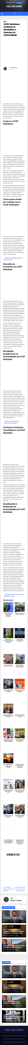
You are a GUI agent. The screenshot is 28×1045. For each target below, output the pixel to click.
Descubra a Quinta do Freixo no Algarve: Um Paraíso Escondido (14, 947)
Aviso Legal (9, 1038)
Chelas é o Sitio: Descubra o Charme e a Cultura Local (13, 932)
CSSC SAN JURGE (14, 6)
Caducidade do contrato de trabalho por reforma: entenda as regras (19, 889)
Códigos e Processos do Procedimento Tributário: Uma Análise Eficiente (13, 918)
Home (5, 1038)
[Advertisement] (14, 52)
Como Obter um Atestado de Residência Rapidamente (8, 889)
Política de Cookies (6, 1042)
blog (5, 21)
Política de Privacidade (15, 1042)
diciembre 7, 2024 (8, 1005)
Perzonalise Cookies (20, 1038)
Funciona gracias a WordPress (8, 1035)
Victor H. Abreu (13, 67)
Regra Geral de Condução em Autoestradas (13, 1017)
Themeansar (23, 1035)
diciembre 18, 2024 (9, 976)
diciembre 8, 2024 (8, 990)
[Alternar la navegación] (15, 14)
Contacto (14, 1038)
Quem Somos (23, 1042)
